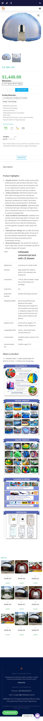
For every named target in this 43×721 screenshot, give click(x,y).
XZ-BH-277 (7, 578)
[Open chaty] (37, 716)
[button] (40, 3)
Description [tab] (21, 158)
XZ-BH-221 (35, 578)
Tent (15, 136)
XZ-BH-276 (21, 578)
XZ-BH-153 (7, 604)
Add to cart (21, 90)
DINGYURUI (11, 139)
